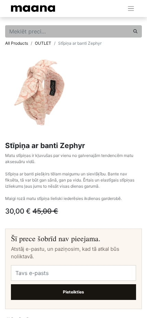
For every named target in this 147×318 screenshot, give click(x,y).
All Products (16, 43)
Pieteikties (73, 291)
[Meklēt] (135, 31)
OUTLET (43, 43)
